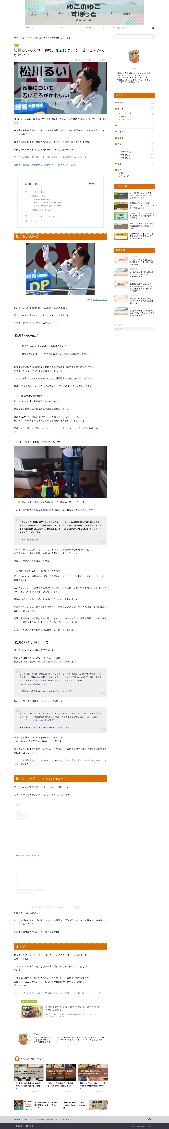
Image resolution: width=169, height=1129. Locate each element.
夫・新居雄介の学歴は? (42, 199)
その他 (135, 102)
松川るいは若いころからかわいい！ (46, 216)
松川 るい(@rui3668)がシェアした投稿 (47, 907)
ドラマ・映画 (137, 119)
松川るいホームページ (100, 300)
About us (28, 28)
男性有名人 (137, 158)
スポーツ (135, 132)
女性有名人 (137, 155)
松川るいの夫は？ (39, 196)
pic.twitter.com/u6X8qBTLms (32, 684)
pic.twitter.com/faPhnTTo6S (42, 720)
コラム (135, 125)
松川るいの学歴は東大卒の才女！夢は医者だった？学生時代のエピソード (50, 157)
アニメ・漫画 (137, 113)
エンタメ (135, 109)
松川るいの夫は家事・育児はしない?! (47, 203)
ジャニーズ (137, 149)
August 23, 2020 (65, 691)
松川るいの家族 (38, 192)
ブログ (135, 138)
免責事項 (19, 1126)
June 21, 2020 (64, 727)
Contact (59, 28)
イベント (137, 116)
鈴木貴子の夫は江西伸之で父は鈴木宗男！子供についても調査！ (46, 165)
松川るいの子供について (42, 210)
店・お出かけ (137, 176)
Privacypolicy (118, 28)
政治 (16, 45)
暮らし (135, 170)
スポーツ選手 (137, 152)
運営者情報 (29, 1126)
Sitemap (88, 28)
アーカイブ (119, 325)
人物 (136, 144)
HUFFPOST (32, 539)
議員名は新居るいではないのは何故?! (47, 206)
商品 (137, 173)
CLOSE (91, 183)
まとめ (34, 221)
